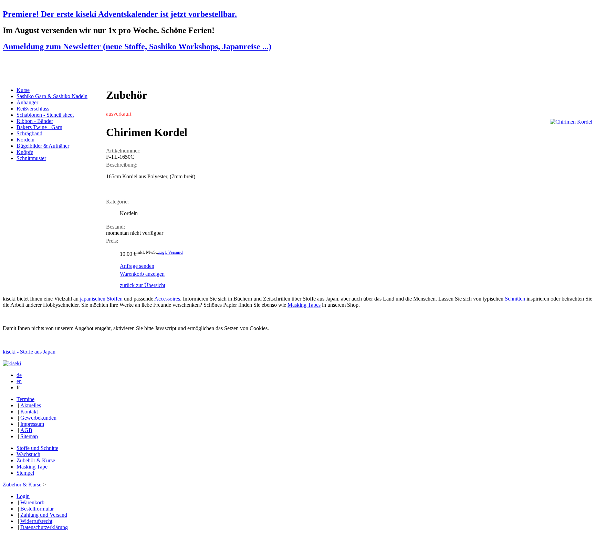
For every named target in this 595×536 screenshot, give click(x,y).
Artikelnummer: (123, 151)
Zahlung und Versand (43, 515)
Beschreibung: (121, 165)
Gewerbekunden (38, 418)
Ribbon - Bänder (35, 121)
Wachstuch (28, 454)
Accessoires (167, 299)
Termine (25, 399)
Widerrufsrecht (36, 521)
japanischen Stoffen (101, 299)
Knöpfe (25, 152)
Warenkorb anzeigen (142, 274)
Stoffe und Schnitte (37, 448)
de (19, 375)
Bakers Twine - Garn (39, 127)
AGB (26, 430)
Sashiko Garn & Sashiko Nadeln (52, 96)
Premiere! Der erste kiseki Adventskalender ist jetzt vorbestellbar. (120, 14)
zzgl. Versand (170, 252)
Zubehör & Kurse (36, 460)
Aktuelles (30, 405)
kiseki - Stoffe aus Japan (29, 352)
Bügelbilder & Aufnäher (43, 146)
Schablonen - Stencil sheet (45, 115)
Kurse (23, 90)
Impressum (32, 424)
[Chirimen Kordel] (571, 122)
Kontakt (29, 411)
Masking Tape (32, 467)
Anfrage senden (137, 266)
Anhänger (27, 102)
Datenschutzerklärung (44, 527)
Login (23, 496)
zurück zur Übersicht (142, 285)
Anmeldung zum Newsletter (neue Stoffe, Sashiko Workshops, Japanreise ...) (137, 46)
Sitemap (29, 436)
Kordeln (25, 140)
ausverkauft (118, 114)
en (19, 381)
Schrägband (29, 133)
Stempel (25, 473)
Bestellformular (37, 509)
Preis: (112, 241)
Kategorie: (117, 201)
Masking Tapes (304, 305)
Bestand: (115, 227)
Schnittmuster (31, 158)
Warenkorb (32, 502)
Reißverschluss (33, 109)
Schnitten (515, 299)
